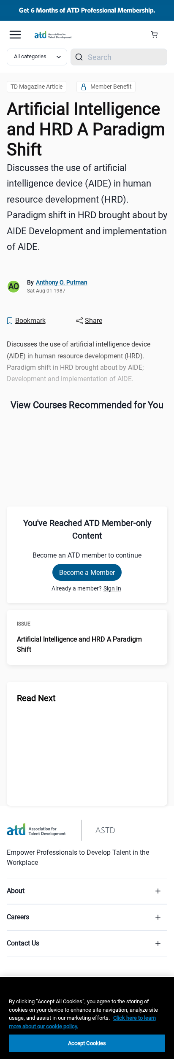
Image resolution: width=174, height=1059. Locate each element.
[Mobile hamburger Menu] (15, 34)
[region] (87, 1018)
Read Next (36, 698)
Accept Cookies (87, 1043)
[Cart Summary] (157, 34)
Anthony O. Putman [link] (61, 282)
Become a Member (87, 573)
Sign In (112, 588)
